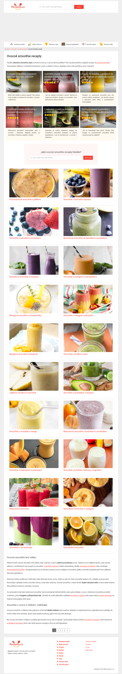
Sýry (60, 659)
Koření (61, 653)
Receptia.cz (8, 49)
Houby (61, 656)
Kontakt (88, 644)
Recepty (14, 49)
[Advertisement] (61, 27)
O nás (87, 647)
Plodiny (61, 647)
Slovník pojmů (91, 44)
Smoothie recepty (22, 49)
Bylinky (61, 650)
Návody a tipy (53, 44)
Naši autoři (89, 650)
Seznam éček (108, 44)
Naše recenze (36, 44)
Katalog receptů (19, 44)
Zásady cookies (91, 641)
